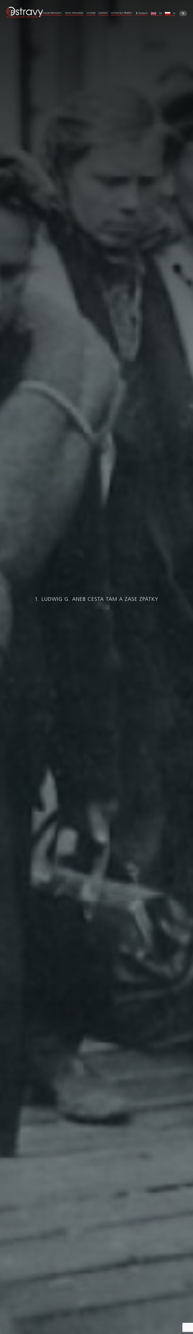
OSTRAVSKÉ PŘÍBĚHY (121, 13)
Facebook (143, 13)
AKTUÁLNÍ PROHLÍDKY (51, 13)
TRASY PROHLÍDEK (74, 13)
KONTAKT (103, 13)
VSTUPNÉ (90, 13)
